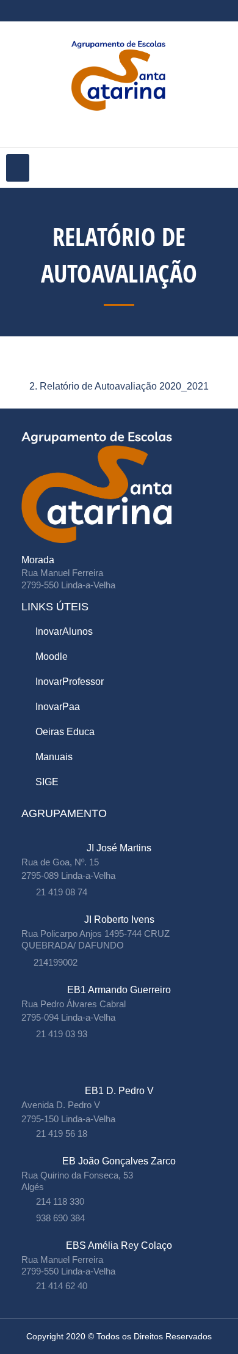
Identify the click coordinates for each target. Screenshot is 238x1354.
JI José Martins (119, 848)
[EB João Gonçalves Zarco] (119, 1148)
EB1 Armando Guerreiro (119, 990)
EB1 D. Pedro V (119, 1091)
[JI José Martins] (119, 835)
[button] (17, 168)
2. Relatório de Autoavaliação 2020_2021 (119, 386)
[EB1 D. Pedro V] (119, 1078)
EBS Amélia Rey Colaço (119, 1245)
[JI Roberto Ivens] (119, 907)
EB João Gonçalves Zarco (119, 1161)
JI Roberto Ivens (119, 919)
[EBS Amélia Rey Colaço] (119, 1233)
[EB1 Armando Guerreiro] (119, 977)
